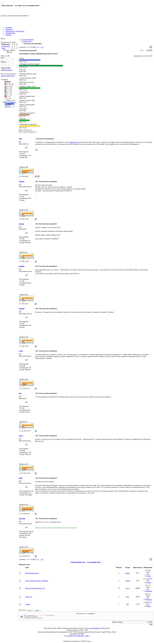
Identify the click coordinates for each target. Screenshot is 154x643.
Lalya (21, 351)
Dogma (21, 224)
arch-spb (22, 518)
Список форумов (27, 39)
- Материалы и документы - (15, 31)
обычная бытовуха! (32, 573)
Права (37, 610)
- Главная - (9, 27)
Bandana (149, 591)
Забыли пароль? (6, 70)
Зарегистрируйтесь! (8, 76)
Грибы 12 (28, 597)
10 (42, 47)
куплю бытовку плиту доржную (36, 581)
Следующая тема (93, 562)
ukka (21, 478)
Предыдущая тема (78, 562)
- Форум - (8, 35)
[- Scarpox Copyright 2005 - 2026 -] (77, 636)
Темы (3, 48)
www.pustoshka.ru (94, 628)
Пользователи (22, 610)
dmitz (149, 606)
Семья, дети (27, 41)
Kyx (20, 393)
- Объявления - (10, 33)
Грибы (27, 604)
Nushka (21, 181)
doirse (127, 573)
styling (127, 581)
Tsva (127, 597)
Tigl (20, 139)
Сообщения (5, 46)
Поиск (29, 610)
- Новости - (9, 29)
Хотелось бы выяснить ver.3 (35, 588)
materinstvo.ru (74, 142)
